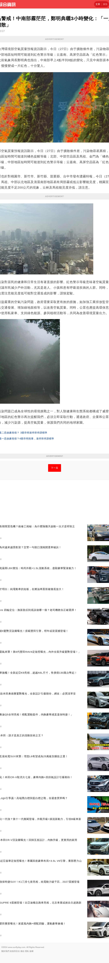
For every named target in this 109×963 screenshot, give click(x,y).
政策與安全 (15, 951)
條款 (22, 951)
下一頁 (54, 468)
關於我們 (5, 951)
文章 (98, 4)
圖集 (105, 4)
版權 (31, 951)
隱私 (27, 951)
